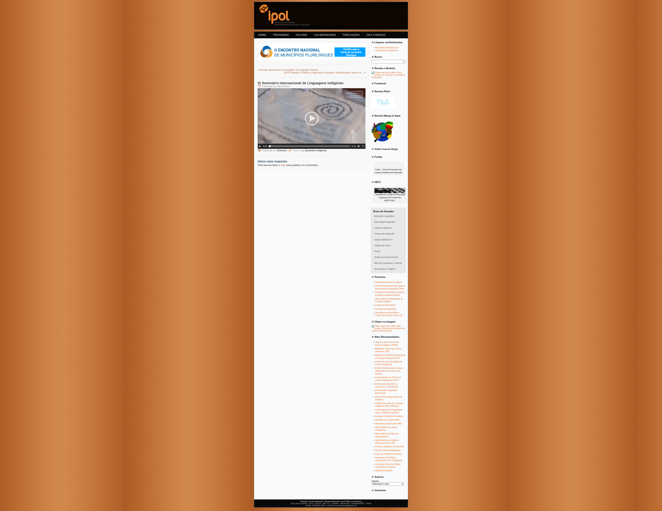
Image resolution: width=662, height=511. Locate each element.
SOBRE (262, 34)
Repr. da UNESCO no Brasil (388, 454)
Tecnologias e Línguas (384, 269)
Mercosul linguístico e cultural (388, 263)
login (283, 165)
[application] (311, 118)
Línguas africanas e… (384, 239)
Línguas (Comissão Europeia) (389, 416)
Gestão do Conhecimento (386, 257)
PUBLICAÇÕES (351, 34)
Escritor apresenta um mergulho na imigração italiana (289, 69)
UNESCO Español (383, 470)
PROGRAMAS (281, 34)
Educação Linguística (384, 216)
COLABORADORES (325, 34)
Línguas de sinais (382, 245)
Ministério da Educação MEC (388, 423)
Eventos (282, 150)
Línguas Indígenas (383, 228)
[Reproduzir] (260, 146)
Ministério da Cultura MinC (387, 420)
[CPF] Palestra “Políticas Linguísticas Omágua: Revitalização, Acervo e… (323, 72)
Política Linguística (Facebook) (389, 446)
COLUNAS (301, 34)
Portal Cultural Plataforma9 (387, 450)
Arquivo (375, 481)
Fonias (377, 251)
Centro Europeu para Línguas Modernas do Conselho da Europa (389, 371)
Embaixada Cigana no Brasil (388, 282)
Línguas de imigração (384, 234)
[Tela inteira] (363, 146)
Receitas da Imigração (385, 309)
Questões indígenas (316, 150)
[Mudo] (358, 146)
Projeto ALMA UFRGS (385, 305)
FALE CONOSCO (376, 34)
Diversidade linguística (384, 222)
